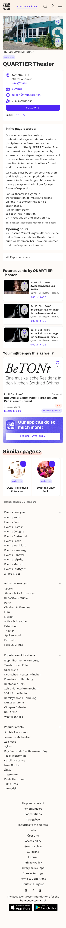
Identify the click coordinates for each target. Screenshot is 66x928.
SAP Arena (10, 712)
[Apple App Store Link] (20, 907)
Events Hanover (14, 555)
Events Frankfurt (15, 545)
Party (7, 602)
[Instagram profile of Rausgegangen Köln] (26, 890)
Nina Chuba (12, 765)
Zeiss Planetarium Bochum (21, 688)
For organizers (33, 808)
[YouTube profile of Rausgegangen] (40, 890)
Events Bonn (12, 522)
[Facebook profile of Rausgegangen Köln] (33, 890)
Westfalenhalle (13, 716)
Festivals (9, 640)
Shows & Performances (19, 593)
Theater (9, 630)
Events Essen (12, 541)
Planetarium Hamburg (18, 679)
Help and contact (33, 803)
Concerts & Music (16, 598)
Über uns (33, 835)
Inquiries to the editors (33, 824)
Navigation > (19, 83)
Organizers (30, 501)
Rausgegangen (12, 501)
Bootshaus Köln (14, 684)
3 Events (16, 88)
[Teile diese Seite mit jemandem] (58, 21)
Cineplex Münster (15, 707)
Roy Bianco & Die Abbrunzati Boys (26, 751)
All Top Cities (12, 573)
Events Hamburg (15, 550)
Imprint (33, 857)
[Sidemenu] (60, 6)
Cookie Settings (33, 873)
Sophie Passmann (16, 732)
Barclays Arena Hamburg (20, 698)
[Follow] (23, 464)
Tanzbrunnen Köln (16, 665)
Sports (8, 588)
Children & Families (17, 607)
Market (8, 616)
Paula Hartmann (15, 779)
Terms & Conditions (33, 878)
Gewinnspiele (33, 846)
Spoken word (12, 635)
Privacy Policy (33, 862)
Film (7, 612)
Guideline (33, 851)
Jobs (33, 830)
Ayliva (8, 746)
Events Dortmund (15, 536)
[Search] (45, 6)
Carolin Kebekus (14, 760)
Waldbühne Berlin (15, 693)
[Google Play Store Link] (46, 907)
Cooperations (33, 814)
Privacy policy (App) (33, 868)
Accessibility (33, 841)
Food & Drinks (13, 644)
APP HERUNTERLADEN (40, 437)
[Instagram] (24, 115)
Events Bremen (14, 527)
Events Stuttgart (15, 569)
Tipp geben (33, 819)
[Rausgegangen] (6, 6)
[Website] (17, 115)
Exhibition (11, 626)
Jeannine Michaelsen (17, 737)
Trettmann (11, 774)
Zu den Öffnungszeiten (26, 94)
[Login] (52, 6)
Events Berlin (12, 517)
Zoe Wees (10, 741)
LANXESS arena (14, 702)
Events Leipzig (13, 559)
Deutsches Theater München (22, 674)
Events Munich (14, 564)
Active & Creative (15, 621)
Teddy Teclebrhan (15, 755)
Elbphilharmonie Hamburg (21, 660)
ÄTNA (7, 769)
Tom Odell (10, 788)
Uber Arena (11, 670)
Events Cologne (14, 531)
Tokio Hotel (11, 784)
